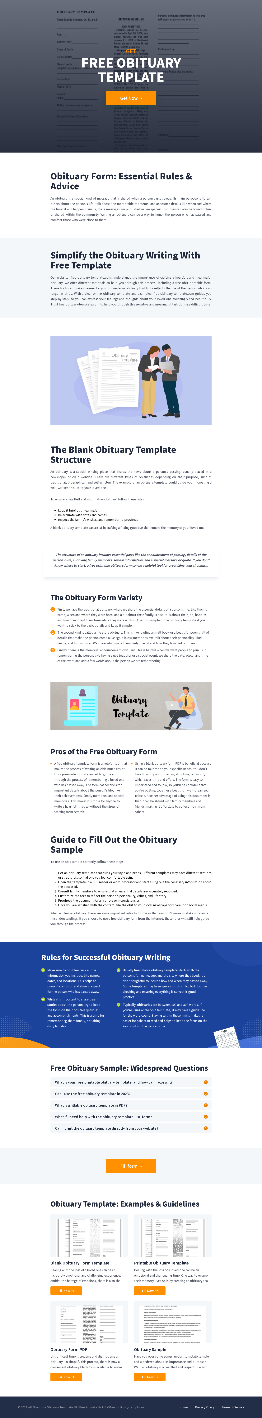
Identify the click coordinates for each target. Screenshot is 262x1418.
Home (184, 1407)
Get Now (129, 98)
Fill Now (64, 1290)
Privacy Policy (204, 1407)
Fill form (129, 1166)
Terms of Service (233, 1407)
